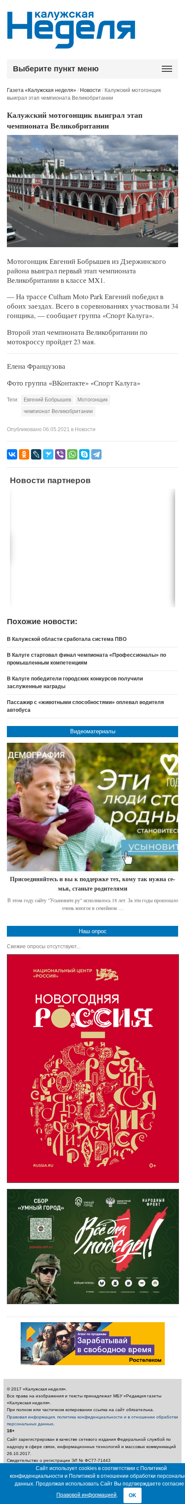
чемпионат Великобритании (58, 411)
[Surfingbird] (48, 454)
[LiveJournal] (36, 454)
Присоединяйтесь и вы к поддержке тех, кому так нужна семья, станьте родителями (92, 883)
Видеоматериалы (92, 731)
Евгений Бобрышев (47, 400)
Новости (90, 90)
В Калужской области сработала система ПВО (66, 639)
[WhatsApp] (72, 454)
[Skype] (84, 454)
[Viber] (60, 454)
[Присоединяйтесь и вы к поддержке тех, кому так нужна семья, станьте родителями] (92, 807)
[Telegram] (96, 454)
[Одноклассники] (24, 454)
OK (132, 1495)
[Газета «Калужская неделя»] (71, 43)
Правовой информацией (86, 1495)
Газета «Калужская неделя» (41, 90)
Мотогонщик (92, 400)
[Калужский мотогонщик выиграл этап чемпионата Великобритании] (92, 245)
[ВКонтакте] (12, 454)
